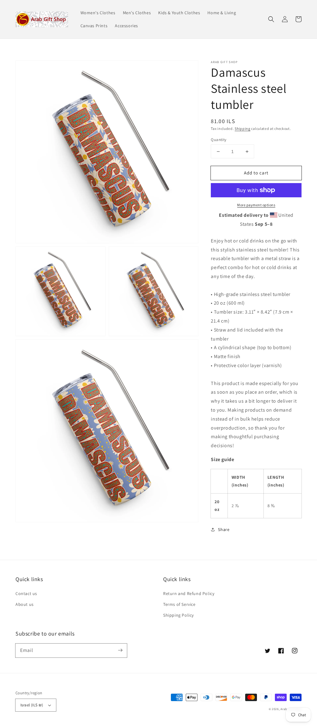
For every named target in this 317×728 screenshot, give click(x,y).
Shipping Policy (178, 615)
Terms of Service (179, 604)
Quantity (218, 139)
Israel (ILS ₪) (31, 705)
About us (24, 604)
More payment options (256, 205)
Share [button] (223, 529)
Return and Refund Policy (188, 593)
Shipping (242, 128)
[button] (271, 19)
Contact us (26, 593)
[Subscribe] (120, 650)
